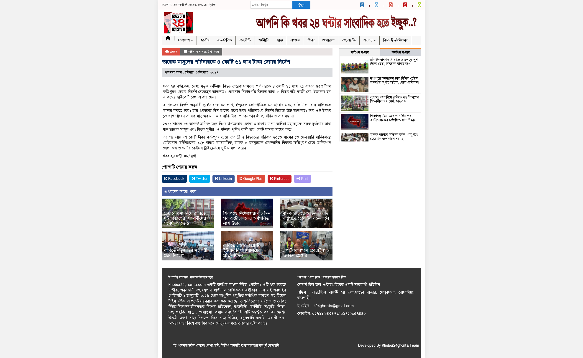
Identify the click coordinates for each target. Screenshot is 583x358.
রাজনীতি (245, 40)
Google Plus (252, 178)
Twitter (201, 178)
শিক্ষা (311, 40)
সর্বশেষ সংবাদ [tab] (360, 52)
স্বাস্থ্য (280, 40)
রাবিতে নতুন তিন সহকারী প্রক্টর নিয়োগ (185, 253)
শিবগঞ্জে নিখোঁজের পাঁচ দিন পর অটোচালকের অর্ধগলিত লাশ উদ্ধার (247, 218)
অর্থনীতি (263, 40)
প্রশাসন (295, 40)
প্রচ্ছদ (173, 52)
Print (304, 178)
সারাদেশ (184, 40)
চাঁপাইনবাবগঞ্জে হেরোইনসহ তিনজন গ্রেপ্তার (305, 253)
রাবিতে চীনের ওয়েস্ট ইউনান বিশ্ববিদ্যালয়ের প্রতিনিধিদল (242, 250)
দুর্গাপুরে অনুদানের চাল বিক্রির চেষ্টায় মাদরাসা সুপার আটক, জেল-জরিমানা (394, 80)
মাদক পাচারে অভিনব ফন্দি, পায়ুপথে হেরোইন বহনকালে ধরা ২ (306, 218)
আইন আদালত (197, 52)
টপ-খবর (213, 52)
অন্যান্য (368, 40)
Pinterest (281, 178)
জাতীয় (205, 40)
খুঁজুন (301, 5)
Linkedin (225, 178)
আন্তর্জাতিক (224, 40)
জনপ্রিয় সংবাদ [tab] (401, 52)
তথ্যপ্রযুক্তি (349, 40)
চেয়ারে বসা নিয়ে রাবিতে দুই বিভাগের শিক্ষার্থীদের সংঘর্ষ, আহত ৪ (185, 218)
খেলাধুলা (328, 40)
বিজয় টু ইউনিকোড (395, 40)
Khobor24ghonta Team (400, 345)
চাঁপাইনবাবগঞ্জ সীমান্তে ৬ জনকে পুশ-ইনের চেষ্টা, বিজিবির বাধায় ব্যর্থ (394, 62)
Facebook (175, 178)
